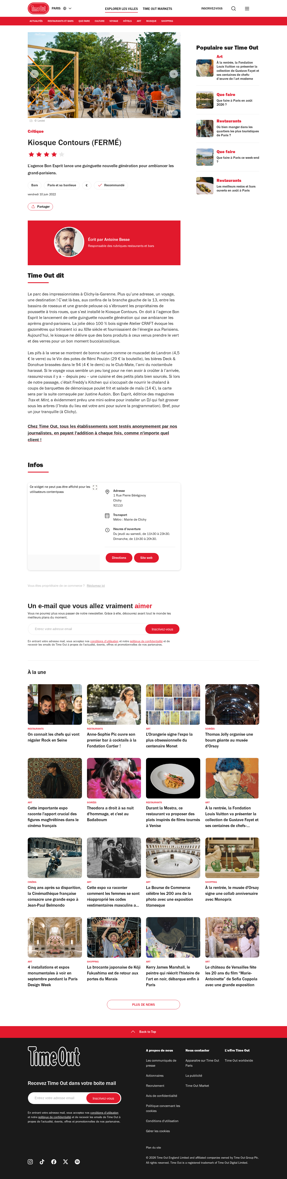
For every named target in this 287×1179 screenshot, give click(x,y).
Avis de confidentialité (161, 1096)
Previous (34, 74)
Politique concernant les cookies (163, 1109)
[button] (95, 487)
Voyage (113, 21)
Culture (99, 21)
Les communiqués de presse (161, 1063)
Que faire (84, 21)
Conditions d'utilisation (162, 1121)
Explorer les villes (121, 9)
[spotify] (77, 1161)
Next (174, 74)
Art (139, 21)
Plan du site (153, 1148)
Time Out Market (197, 1086)
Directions (119, 558)
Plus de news (143, 1005)
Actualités (36, 21)
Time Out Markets (157, 9)
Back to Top (147, 1032)
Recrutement (155, 1086)
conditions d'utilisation (104, 641)
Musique (151, 21)
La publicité (194, 1076)
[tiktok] (42, 1161)
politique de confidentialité (146, 641)
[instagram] (30, 1161)
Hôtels (127, 21)
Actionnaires (154, 1076)
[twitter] (65, 1161)
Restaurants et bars (61, 21)
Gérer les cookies (158, 1131)
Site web (146, 558)
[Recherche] (233, 8)
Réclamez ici (96, 586)
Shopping (167, 21)
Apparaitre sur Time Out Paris (202, 1063)
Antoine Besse (117, 240)
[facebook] (53, 1161)
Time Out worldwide (239, 1061)
